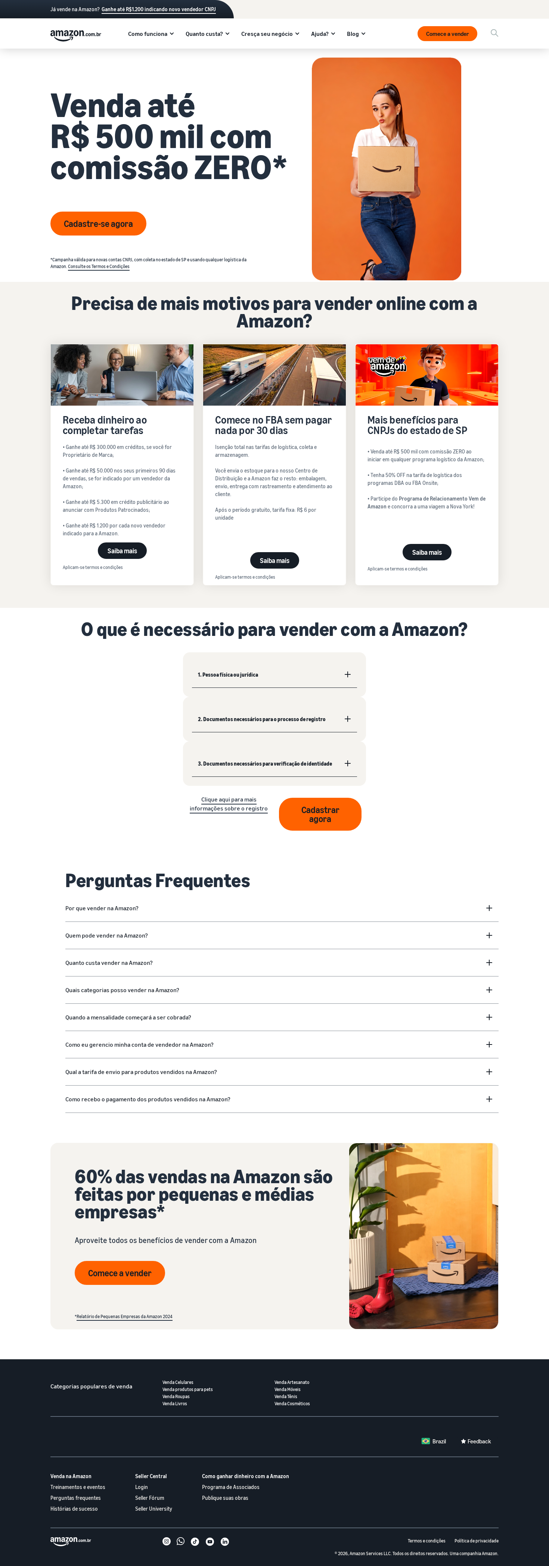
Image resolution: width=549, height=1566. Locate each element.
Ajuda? (320, 33)
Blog (353, 33)
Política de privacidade (477, 1541)
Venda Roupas (176, 1396)
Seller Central (151, 1476)
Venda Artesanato (291, 1382)
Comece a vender (447, 33)
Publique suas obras (225, 1498)
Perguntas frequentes (75, 1498)
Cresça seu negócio (267, 33)
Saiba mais (122, 551)
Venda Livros (174, 1403)
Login (141, 1487)
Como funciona (147, 33)
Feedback (479, 1441)
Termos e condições (427, 1541)
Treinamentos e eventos (77, 1487)
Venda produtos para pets (187, 1389)
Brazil (439, 1441)
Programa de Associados (231, 1487)
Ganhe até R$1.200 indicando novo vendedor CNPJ (159, 9)
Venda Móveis (287, 1389)
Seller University (153, 1508)
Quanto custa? (204, 33)
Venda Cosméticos (292, 1403)
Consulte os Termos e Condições (99, 266)
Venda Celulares (177, 1382)
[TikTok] (194, 1542)
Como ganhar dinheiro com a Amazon (245, 1476)
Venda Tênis (285, 1396)
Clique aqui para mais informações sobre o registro (229, 804)
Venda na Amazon (71, 1476)
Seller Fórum (149, 1498)
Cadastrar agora (320, 814)
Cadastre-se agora (98, 223)
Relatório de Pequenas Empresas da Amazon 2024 (125, 1316)
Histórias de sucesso (74, 1508)
